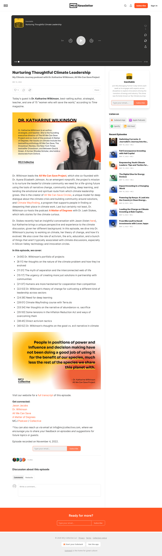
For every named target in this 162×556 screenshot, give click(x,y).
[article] (129, 142)
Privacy (82, 538)
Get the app (93, 544)
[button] (62, 40)
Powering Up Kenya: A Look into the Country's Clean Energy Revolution (134, 198)
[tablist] (23, 477)
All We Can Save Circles (57, 195)
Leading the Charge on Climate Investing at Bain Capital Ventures (134, 210)
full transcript (45, 395)
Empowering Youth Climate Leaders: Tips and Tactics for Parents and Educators (133, 163)
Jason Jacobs (20, 405)
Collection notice (100, 538)
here (92, 220)
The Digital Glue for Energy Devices (132, 175)
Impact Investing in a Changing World (134, 187)
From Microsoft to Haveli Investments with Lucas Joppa (133, 222)
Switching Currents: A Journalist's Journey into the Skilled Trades (132, 140)
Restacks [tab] (29, 477)
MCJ (132, 145)
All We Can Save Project (52, 175)
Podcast (23, 420)
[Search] (125, 5)
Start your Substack (74, 544)
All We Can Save (21, 413)
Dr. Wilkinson (19, 409)
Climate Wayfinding (28, 202)
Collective (35, 420)
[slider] (80, 61)
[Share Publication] (130, 5)
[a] (113, 142)
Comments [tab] (18, 477)
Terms (88, 538)
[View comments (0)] (146, 35)
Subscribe (141, 5)
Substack (68, 550)
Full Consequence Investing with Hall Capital (132, 152)
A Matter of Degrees (60, 210)
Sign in (154, 5)
